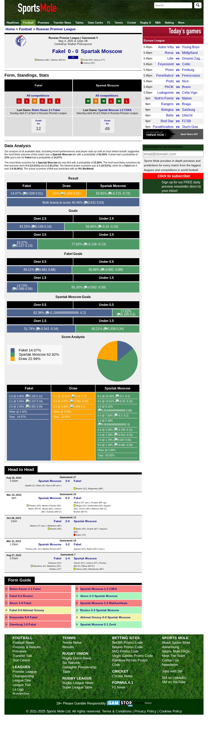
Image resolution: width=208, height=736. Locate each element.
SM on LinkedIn (173, 678)
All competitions (38, 95)
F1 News (119, 687)
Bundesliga (21, 694)
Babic (39, 485)
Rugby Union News (76, 658)
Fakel (38, 85)
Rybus (84, 566)
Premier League (25, 672)
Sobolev (50, 512)
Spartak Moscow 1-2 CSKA (114, 110)
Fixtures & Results (27, 647)
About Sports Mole (176, 643)
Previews (43, 22)
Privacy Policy (145, 711)
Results (68, 647)
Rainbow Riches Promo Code (130, 662)
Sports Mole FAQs (176, 651)
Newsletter (170, 665)
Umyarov (103, 529)
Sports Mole (175, 638)
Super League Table (77, 687)
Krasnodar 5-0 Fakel (23, 617)
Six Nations (71, 663)
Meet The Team (173, 656)
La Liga (18, 689)
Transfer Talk (22, 656)
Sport (183, 134)
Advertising (170, 647)
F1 (108, 22)
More (181, 22)
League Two (22, 685)
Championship (23, 676)
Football (28, 22)
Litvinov (86, 63)
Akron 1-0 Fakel (20, 603)
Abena (97, 60)
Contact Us (170, 660)
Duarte (90, 529)
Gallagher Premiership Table (79, 669)
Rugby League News (78, 683)
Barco (49, 485)
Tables (79, 22)
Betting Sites (126, 638)
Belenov (95, 509)
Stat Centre (21, 660)
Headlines (12, 22)
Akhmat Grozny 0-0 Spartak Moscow (105, 617)
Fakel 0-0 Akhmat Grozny (27, 610)
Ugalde (28, 485)
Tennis (119, 22)
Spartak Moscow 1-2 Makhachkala (103, 603)
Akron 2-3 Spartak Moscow (98, 596)
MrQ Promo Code (125, 651)
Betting (169, 22)
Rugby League (77, 678)
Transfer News (62, 22)
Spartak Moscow (107, 85)
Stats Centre (95, 22)
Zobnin (77, 563)
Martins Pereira (49, 505)
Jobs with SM (172, 671)
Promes (29, 549)
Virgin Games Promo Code (132, 656)
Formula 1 (122, 682)
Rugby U (145, 22)
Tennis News (72, 643)
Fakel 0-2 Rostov (21, 596)
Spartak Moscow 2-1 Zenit (98, 624)
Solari (85, 60)
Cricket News (122, 676)
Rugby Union (75, 653)
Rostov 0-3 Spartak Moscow (99, 610)
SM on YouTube (173, 682)
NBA (158, 22)
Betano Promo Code (127, 647)
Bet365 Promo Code (127, 643)
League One (22, 680)
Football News (23, 643)
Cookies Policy (170, 711)
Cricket (131, 22)
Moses (45, 509)
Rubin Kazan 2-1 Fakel (46, 110)
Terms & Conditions (117, 711)
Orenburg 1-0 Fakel (23, 624)
